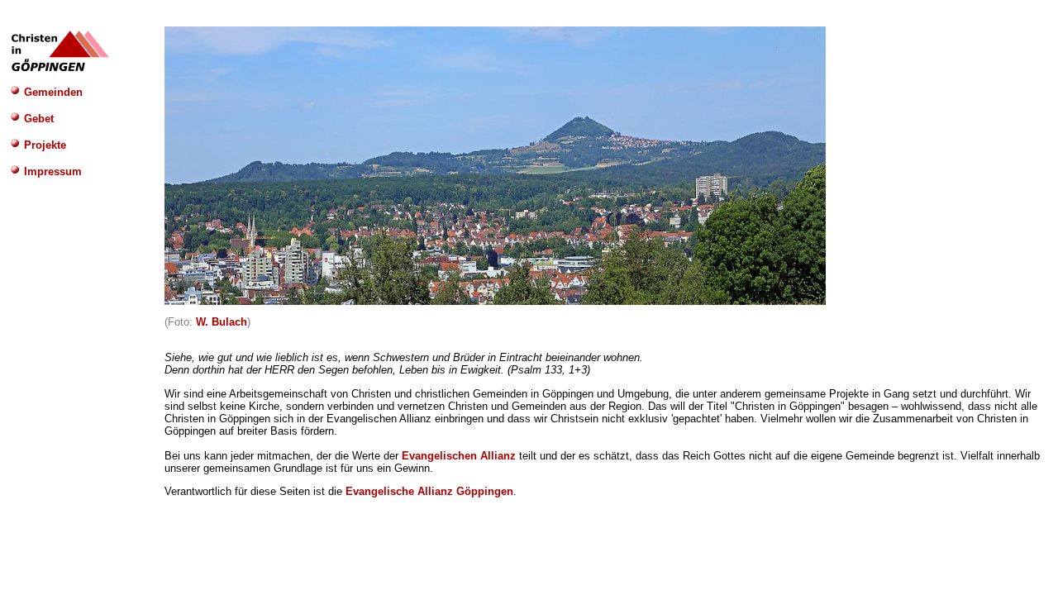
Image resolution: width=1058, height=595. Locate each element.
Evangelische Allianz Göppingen (429, 491)
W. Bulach (221, 322)
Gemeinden (52, 92)
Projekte (43, 145)
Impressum (51, 171)
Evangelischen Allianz (459, 456)
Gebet (37, 118)
